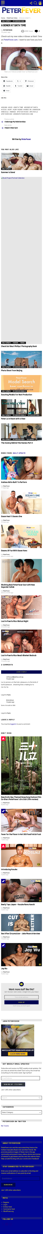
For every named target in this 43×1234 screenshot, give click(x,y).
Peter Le (34, 112)
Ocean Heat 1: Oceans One (11, 516)
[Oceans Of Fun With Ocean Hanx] (21, 536)
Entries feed (7, 1207)
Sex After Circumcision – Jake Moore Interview (20, 933)
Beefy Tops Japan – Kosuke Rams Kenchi (18, 904)
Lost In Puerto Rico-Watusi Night (14, 621)
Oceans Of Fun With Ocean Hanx (14, 550)
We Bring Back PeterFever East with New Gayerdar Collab (18, 585)
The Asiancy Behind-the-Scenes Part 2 (17, 443)
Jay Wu (4, 968)
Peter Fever (23, 112)
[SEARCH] (35, 3)
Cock (4, 110)
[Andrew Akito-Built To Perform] (21, 468)
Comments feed (9, 1209)
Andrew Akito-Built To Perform (14, 482)
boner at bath (31, 107)
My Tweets (5, 1126)
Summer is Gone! (8, 172)
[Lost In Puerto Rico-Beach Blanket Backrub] (21, 641)
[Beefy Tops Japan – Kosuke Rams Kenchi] (21, 890)
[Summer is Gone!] (21, 161)
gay (10, 110)
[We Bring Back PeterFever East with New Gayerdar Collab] (21, 570)
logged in (13, 724)
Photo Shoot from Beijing (11, 370)
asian (4, 107)
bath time (19, 107)
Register (6, 1202)
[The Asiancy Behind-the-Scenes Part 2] (21, 432)
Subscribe (8, 1185)
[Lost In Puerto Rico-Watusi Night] (21, 607)
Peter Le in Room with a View (13, 418)
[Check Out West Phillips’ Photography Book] (21, 260)
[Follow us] (31, 3)
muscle (5, 112)
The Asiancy (30, 439)
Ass (11, 107)
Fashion (15, 343)
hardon (37, 110)
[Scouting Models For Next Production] (21, 383)
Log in (5, 1204)
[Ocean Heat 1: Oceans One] (21, 502)
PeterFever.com (11, 40)
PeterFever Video (33, 415)
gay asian (18, 110)
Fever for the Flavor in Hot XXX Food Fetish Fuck (21, 834)
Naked (13, 112)
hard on (28, 110)
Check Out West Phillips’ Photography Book (19, 346)
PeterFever (7, 114)
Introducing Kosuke (9, 869)
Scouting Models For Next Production (16, 394)
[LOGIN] (40, 3)
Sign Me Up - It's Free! (13, 1084)
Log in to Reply (6, 695)
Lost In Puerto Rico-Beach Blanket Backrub (18, 655)
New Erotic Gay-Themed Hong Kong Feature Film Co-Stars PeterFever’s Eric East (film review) (21, 798)
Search (39, 1098)
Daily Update (6, 169)
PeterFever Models (19, 367)
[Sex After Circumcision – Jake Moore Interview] (21, 922)
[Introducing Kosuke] (21, 855)
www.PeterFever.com (23, 114)
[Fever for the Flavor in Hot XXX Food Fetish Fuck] (21, 820)
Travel (22, 343)
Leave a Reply (21, 672)
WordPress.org (8, 1211)
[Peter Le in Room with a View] (21, 407)
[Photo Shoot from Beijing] (21, 359)
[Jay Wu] (21, 954)
